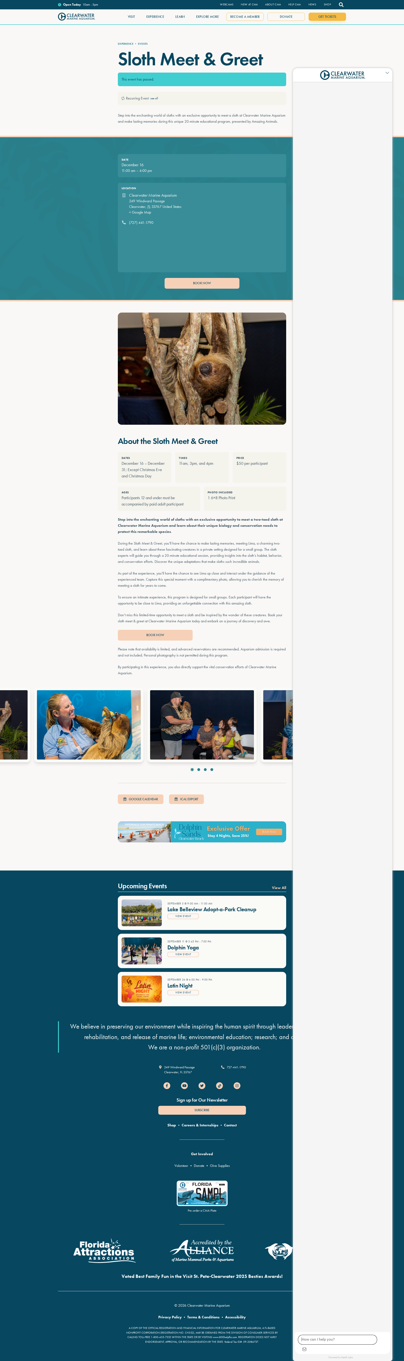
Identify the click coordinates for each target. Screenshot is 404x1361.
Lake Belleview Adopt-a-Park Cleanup (211, 909)
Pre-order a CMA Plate (202, 1210)
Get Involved (202, 1153)
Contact (230, 1125)
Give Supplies (220, 1165)
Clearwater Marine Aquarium (153, 195)
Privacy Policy (170, 1317)
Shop (171, 1125)
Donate (199, 1165)
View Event (183, 916)
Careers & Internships (200, 1125)
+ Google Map (140, 212)
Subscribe (202, 1110)
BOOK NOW (202, 283)
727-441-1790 (236, 1067)
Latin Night (179, 985)
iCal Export (189, 799)
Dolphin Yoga (183, 947)
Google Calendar (143, 799)
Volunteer (181, 1165)
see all (154, 98)
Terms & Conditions (203, 1317)
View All (279, 887)
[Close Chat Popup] (388, 72)
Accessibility (235, 1317)
